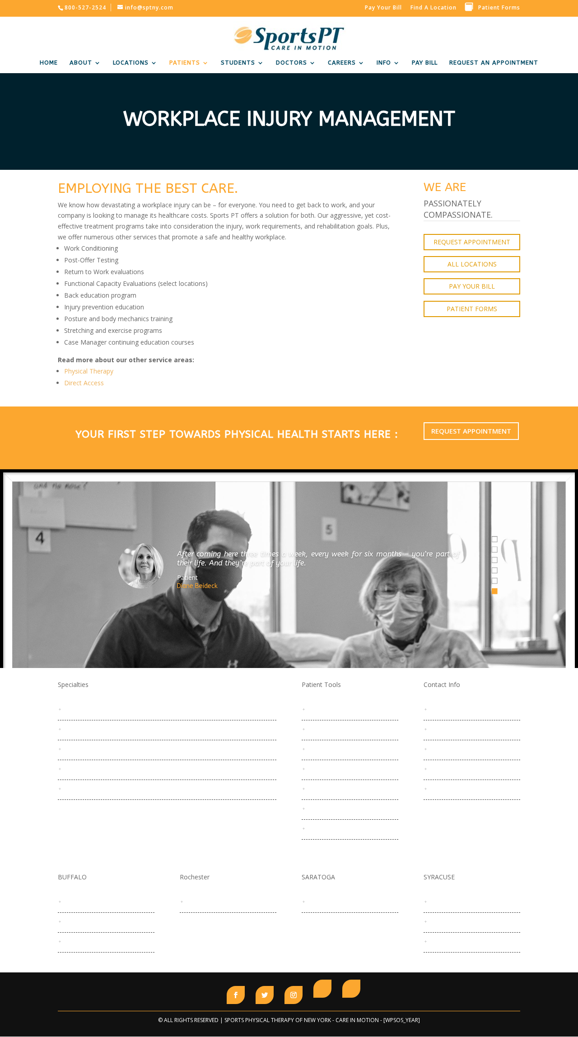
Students (238, 63)
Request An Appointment (493, 63)
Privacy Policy (328, 828)
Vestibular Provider (92, 728)
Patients (184, 63)
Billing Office (449, 748)
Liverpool (444, 941)
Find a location (433, 7)
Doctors (291, 63)
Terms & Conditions (337, 788)
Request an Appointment (344, 709)
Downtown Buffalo (91, 901)
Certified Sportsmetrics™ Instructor (113, 768)
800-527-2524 (450, 709)
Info (384, 63)
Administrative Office (460, 768)
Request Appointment (472, 242)
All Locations (472, 264)
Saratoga (323, 901)
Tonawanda (82, 921)
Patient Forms (499, 7)
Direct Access (84, 382)
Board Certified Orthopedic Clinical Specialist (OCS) (135, 709)
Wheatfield (81, 941)
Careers (342, 63)
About (81, 63)
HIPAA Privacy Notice (338, 768)
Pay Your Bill (383, 7)
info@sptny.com (454, 728)
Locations (131, 63)
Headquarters (209, 901)
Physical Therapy (88, 371)
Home (49, 63)
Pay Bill (425, 63)
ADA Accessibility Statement (348, 808)
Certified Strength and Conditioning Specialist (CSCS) (137, 788)
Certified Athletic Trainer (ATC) (106, 748)
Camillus (443, 921)
